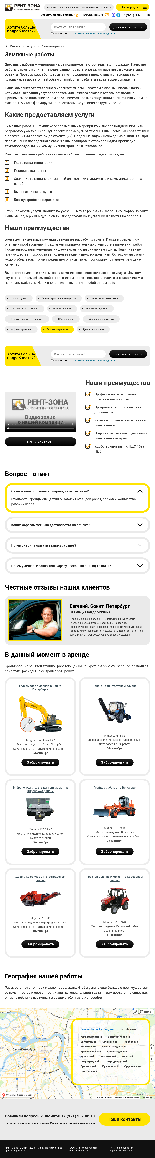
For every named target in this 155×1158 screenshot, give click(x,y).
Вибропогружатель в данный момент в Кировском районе (40, 789)
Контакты (106, 7)
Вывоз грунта (18, 298)
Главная (15, 46)
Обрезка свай (66, 319)
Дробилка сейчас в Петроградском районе (40, 878)
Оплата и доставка (69, 7)
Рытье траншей (62, 308)
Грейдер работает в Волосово (115, 788)
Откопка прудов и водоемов (27, 319)
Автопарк (52, 7)
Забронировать (40, 762)
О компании (88, 7)
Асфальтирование (21, 329)
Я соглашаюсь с (61, 33)
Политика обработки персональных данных (123, 1149)
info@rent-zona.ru (93, 15)
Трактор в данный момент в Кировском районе (114, 878)
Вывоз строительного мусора (59, 298)
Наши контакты (40, 441)
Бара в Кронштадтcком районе (115, 686)
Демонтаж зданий (93, 329)
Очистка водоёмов (97, 308)
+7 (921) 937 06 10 (135, 15)
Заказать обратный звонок (57, 14)
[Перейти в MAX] (113, 15)
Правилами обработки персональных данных (92, 33)
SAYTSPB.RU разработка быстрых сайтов (83, 1149)
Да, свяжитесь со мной (128, 27)
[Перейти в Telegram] (118, 15)
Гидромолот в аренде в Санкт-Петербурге (40, 687)
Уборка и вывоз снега (101, 319)
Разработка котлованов (24, 308)
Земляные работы (53, 46)
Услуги (31, 46)
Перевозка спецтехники (104, 298)
